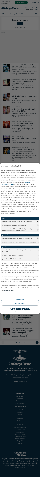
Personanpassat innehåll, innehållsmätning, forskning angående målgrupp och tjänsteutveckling (17, 229)
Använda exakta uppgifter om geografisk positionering (17, 238)
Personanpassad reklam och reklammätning (14, 225)
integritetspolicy (8, 290)
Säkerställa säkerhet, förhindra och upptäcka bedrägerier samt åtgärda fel (19, 250)
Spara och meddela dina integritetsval (12, 259)
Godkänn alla (20, 299)
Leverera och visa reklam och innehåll (12, 255)
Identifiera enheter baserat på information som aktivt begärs (19, 242)
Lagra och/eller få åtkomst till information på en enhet (17, 221)
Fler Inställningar (20, 303)
